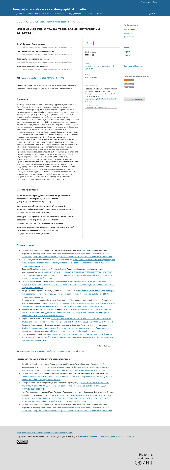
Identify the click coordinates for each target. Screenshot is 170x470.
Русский (127, 55)
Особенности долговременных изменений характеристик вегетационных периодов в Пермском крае (66, 328)
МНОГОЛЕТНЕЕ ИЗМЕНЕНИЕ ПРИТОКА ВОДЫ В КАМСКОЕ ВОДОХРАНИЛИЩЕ (83, 303)
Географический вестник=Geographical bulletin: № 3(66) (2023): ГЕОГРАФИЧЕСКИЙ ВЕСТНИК (73, 322)
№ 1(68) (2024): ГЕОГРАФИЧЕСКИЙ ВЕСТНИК (52, 22)
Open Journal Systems (133, 66)
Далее (110, 346)
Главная (20, 22)
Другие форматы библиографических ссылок (98, 106)
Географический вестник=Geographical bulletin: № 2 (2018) (86, 370)
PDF (90, 43)
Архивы (89, 13)
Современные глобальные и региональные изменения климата (49, 376)
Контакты (101, 13)
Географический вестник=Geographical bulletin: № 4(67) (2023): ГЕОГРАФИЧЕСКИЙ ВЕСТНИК (72, 256)
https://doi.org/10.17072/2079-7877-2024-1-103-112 (42, 78)
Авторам (59, 13)
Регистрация (145, 2)
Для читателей (129, 29)
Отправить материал (134, 99)
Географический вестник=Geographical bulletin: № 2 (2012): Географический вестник (58, 331)
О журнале (18, 13)
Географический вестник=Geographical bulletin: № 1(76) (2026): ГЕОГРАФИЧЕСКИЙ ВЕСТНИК (62, 306)
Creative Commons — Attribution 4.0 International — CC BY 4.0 (107, 437)
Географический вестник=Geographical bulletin (49, 9)
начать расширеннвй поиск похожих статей (51, 351)
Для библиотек (129, 37)
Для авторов (128, 33)
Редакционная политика (39, 13)
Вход (155, 2)
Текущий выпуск (75, 13)
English (127, 51)
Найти (152, 13)
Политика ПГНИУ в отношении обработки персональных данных (45, 432)
